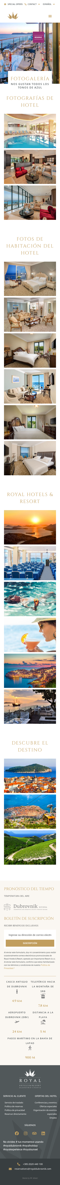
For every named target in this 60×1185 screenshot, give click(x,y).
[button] (50, 16)
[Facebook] (16, 1133)
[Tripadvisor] (34, 1133)
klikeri (35, 1178)
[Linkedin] (43, 1133)
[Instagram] (25, 1133)
